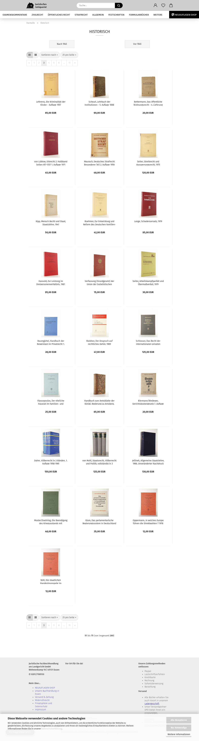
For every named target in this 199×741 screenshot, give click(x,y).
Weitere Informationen (179, 734)
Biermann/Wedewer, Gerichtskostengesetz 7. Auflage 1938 (148, 402)
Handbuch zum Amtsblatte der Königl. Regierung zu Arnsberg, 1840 (99, 402)
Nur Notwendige (179, 727)
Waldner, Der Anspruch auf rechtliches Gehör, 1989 (99, 342)
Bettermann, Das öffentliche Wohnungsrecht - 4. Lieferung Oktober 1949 (148, 103)
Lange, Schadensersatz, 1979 (148, 221)
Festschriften (116, 14)
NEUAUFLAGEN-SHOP (185, 14)
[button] (155, 5)
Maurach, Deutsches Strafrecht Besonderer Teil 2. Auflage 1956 (99, 163)
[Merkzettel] (163, 5)
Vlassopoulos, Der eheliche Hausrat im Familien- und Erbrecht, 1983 (50, 402)
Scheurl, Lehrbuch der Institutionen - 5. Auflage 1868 (99, 103)
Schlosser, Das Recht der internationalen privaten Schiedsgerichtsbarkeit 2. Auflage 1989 (148, 342)
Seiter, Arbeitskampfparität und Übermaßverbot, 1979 (148, 282)
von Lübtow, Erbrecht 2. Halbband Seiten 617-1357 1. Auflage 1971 (50, 163)
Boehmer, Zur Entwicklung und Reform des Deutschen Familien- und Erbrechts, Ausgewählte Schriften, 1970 (99, 222)
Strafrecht (81, 14)
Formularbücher (139, 14)
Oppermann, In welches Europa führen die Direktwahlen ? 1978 (148, 521)
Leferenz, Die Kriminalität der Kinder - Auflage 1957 (50, 103)
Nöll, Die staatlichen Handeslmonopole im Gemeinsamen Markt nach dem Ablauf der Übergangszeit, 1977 (50, 581)
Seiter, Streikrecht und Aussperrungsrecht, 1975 (148, 163)
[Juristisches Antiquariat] (38, 5)
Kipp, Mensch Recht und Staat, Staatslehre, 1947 (51, 222)
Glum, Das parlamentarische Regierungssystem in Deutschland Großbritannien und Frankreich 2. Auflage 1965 (99, 521)
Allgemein (98, 14)
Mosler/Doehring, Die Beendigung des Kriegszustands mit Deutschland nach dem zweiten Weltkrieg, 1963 (50, 521)
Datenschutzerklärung (51, 728)
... (64, 63)
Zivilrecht (37, 14)
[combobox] (49, 55)
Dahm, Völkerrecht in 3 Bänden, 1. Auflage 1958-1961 (50, 462)
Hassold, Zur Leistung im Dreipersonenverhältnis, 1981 (50, 282)
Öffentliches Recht (59, 14)
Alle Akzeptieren (179, 720)
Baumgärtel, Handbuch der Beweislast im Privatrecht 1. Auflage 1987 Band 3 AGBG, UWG (50, 342)
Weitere (157, 14)
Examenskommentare (15, 14)
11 (69, 63)
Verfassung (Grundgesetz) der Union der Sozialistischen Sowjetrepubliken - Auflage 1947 (99, 282)
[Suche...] (119, 5)
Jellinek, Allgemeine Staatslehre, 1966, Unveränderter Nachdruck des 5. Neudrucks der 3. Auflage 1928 (148, 462)
